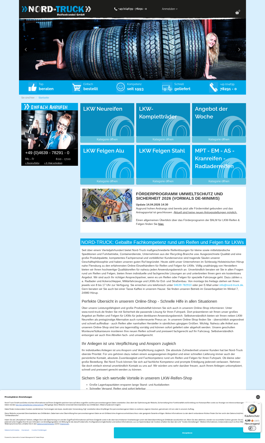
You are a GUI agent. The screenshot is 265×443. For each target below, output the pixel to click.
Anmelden (169, 8)
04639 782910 (183, 285)
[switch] (252, 428)
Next (239, 49)
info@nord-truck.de (231, 285)
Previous (26, 49)
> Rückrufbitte (32, 163)
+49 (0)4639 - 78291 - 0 (132, 8)
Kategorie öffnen (107, 139)
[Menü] (258, 404)
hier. (161, 223)
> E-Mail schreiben (53, 163)
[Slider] (132, 49)
